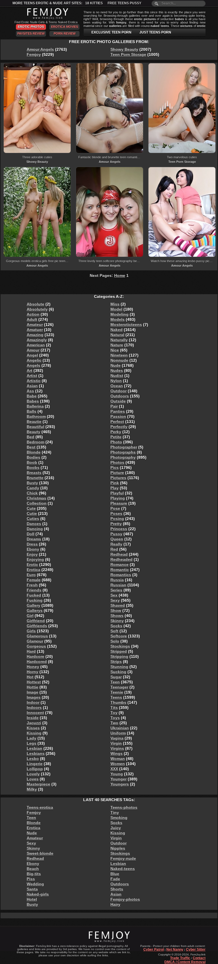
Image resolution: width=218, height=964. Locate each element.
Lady (31, 738)
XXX (114, 769)
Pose (115, 508)
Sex (114, 595)
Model (116, 309)
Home (119, 275)
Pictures (118, 477)
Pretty (116, 523)
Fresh (32, 585)
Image (32, 692)
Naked (116, 329)
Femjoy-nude (123, 858)
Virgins (117, 748)
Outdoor (118, 391)
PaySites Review (31, 33)
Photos (117, 462)
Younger (118, 779)
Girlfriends (37, 626)
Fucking (35, 600)
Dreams (34, 539)
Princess (118, 529)
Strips (116, 661)
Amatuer (35, 329)
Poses (116, 513)
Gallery (33, 605)
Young (116, 774)
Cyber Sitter (196, 950)
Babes (33, 401)
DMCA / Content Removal (185, 962)
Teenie (116, 692)
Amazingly (37, 340)
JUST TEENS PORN (155, 32)
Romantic (119, 569)
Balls (31, 411)
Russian (118, 585)
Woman (117, 758)
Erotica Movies (64, 26)
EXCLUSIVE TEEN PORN (111, 32)
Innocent (35, 712)
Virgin (116, 743)
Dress (32, 544)
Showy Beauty (124, 49)
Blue (114, 874)
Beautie (34, 421)
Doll (30, 534)
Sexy (115, 600)
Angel (32, 355)
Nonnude (119, 360)
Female (34, 580)
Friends (34, 590)
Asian (32, 386)
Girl (30, 615)
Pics (114, 467)
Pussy (116, 534)
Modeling (119, 314)
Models (117, 319)
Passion (118, 416)
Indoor (33, 702)
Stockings (120, 646)
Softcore (118, 636)
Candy (33, 488)
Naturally (119, 340)
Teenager (119, 687)
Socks (116, 626)
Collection (37, 503)
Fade (115, 879)
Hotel (32, 899)
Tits (114, 707)
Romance (119, 564)
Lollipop (35, 769)
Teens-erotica (40, 807)
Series (116, 590)
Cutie (32, 513)
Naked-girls (38, 894)
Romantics (120, 574)
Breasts (34, 472)
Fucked (34, 595)
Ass (30, 391)
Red (114, 549)
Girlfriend (36, 620)
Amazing (35, 334)
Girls (31, 631)
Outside (118, 401)
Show (115, 610)
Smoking (118, 817)
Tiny (114, 812)
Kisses (33, 728)
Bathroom (36, 416)
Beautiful (35, 426)
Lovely (33, 774)
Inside (33, 717)
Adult (32, 319)
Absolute (35, 304)
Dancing (35, 529)
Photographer (123, 447)
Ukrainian (119, 728)
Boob (32, 462)
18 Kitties (94, 3)
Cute (31, 508)
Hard (31, 651)
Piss (31, 879)
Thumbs (118, 702)
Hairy (115, 904)
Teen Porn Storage (128, 54)
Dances (34, 523)
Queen (116, 539)
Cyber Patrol (153, 950)
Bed (30, 437)
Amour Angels (40, 49)
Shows (116, 615)
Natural (117, 334)
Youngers (119, 784)
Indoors (34, 707)
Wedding (35, 884)
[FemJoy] (46, 18)
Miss (115, 304)
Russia (117, 580)
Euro (31, 574)
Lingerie (35, 763)
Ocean (116, 386)
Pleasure (118, 503)
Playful (117, 493)
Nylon (116, 380)
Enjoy (32, 554)
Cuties (33, 518)
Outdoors (119, 396)
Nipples (117, 848)
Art (29, 370)
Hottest (34, 682)
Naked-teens (122, 868)
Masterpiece (38, 784)
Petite (115, 437)
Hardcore (35, 656)
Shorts (116, 889)
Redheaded (121, 559)
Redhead (119, 554)
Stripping (119, 656)
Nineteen (119, 355)
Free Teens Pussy (124, 3)
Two (114, 723)
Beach (33, 868)
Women (117, 763)
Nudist (116, 375)
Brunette (35, 477)
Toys (115, 717)
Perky (115, 432)
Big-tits (34, 874)
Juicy (115, 828)
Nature (116, 345)
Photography (123, 457)
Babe (32, 396)
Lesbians (36, 753)
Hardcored (37, 661)
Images (34, 697)
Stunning (119, 666)
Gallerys (35, 610)
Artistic (34, 380)
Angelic (34, 360)
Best (31, 447)
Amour (33, 350)
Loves (33, 779)
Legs (31, 743)
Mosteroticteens (126, 324)
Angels (33, 365)
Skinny (117, 620)
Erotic (32, 564)
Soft (114, 631)
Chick (32, 493)
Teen (115, 682)
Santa (32, 889)
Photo (116, 442)
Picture (117, 472)
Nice (114, 350)
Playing (117, 498)
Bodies (33, 457)
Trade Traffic (180, 958)
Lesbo (33, 758)
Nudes (116, 370)
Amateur (35, 324)
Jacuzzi (34, 723)
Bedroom (35, 442)
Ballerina (35, 406)
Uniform (118, 733)
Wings (116, 753)
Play (114, 488)
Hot (30, 677)
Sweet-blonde (40, 853)
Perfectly (118, 426)
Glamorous (37, 636)
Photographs (123, 452)
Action (33, 314)
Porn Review (65, 33)
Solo (114, 641)
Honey (33, 666)
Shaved (117, 605)
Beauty (33, 432)
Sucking (118, 672)
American (36, 345)
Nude (115, 365)
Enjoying (35, 559)
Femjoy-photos (125, 899)
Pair (114, 406)
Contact (199, 958)
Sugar (116, 677)
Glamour (35, 641)
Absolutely (37, 309)
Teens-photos (123, 807)
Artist (32, 375)
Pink (114, 483)
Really (116, 544)
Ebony (33, 549)
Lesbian (34, 748)
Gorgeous (36, 646)
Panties (117, 411)
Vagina (116, 738)
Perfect (117, 421)
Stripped (118, 651)
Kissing (34, 733)
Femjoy (34, 54)
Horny (32, 672)
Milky (32, 789)
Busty (32, 483)
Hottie (32, 687)
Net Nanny (174, 950)
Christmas (36, 498)
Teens (116, 697)
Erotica (33, 569)
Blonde (34, 452)
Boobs (33, 467)
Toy (114, 712)
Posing (117, 518)
